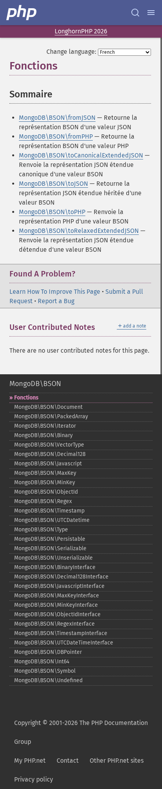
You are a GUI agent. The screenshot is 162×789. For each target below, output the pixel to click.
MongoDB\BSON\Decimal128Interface (61, 576)
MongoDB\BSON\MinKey (44, 482)
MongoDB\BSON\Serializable (50, 548)
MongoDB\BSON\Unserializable (53, 558)
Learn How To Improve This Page (54, 291)
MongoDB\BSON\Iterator (45, 426)
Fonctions (26, 397)
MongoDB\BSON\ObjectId (46, 492)
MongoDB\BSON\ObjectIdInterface (57, 614)
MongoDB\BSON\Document (48, 407)
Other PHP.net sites (117, 760)
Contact (68, 760)
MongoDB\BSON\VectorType (49, 444)
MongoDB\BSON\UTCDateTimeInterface (63, 642)
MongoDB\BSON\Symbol (44, 671)
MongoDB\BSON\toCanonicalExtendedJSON (81, 155)
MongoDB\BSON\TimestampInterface (60, 633)
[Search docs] (135, 12)
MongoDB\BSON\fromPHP (56, 136)
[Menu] (151, 12)
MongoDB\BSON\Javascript (48, 463)
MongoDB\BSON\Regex (43, 501)
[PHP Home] (22, 12)
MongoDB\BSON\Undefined (48, 680)
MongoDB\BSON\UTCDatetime (52, 520)
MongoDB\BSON (35, 383)
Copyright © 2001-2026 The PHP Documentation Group (81, 732)
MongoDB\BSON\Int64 (41, 661)
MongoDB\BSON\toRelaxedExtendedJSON (79, 230)
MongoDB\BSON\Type (41, 529)
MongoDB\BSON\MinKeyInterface (56, 605)
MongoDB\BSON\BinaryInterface (55, 567)
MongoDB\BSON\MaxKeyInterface (56, 595)
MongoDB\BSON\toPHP (52, 212)
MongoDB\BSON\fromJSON (57, 117)
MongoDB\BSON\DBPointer (48, 652)
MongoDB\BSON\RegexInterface (54, 624)
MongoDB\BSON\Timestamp (49, 510)
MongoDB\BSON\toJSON (53, 183)
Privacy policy (33, 779)
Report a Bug (56, 301)
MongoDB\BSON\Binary (43, 435)
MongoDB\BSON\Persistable (49, 539)
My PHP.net (30, 760)
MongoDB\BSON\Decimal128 (50, 454)
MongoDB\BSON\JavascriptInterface (59, 586)
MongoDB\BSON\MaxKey (45, 473)
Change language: (71, 51)
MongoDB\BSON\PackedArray (51, 416)
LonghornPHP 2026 (81, 31)
